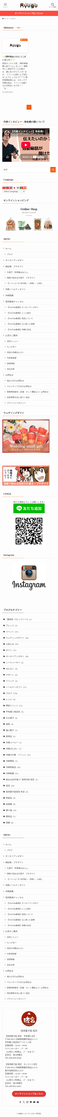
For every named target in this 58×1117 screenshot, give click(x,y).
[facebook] (20, 1102)
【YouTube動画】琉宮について (20, 318)
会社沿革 (11, 369)
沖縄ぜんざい (13, 748)
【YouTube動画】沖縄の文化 (19, 330)
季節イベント (14, 705)
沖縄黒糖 (9, 295)
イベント (12, 631)
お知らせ (12, 644)
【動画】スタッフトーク (18, 619)
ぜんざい (11, 669)
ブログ (10, 254)
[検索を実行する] (53, 169)
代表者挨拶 (11, 358)
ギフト (11, 650)
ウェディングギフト (17, 638)
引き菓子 (11, 718)
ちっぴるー (11, 347)
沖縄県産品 (13, 767)
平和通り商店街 (14, 712)
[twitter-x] (23, 1102)
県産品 (10, 798)
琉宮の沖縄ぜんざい (15, 352)
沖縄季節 (11, 761)
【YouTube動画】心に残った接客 (21, 324)
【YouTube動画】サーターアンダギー (23, 307)
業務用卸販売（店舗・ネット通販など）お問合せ (28, 392)
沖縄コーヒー (13, 742)
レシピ (10, 699)
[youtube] (34, 1102)
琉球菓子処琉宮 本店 (17, 792)
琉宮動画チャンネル (14, 301)
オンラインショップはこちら (29, 1094)
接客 (9, 724)
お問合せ (9, 375)
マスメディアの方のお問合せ (19, 386)
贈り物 (11, 810)
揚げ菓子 (11, 730)
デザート (11, 675)
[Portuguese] (21, 188)
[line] (30, 1102)
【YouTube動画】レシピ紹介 (19, 313)
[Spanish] (25, 188)
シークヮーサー (14, 662)
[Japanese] (14, 188)
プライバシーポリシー (16, 403)
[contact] (37, 1102)
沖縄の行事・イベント (18, 755)
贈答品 (10, 816)
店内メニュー (12, 341)
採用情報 (11, 364)
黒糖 (9, 822)
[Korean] (18, 188)
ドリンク (11, 681)
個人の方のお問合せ (15, 381)
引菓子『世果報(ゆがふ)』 (18, 272)
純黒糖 (10, 804)
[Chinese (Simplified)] (4, 188)
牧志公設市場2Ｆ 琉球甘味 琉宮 (22, 779)
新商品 (10, 736)
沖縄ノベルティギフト (15, 289)
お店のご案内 (11, 335)
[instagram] (27, 1102)
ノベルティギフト (16, 687)
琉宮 (10, 786)
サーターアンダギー (14, 260)
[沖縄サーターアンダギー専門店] (29, 5)
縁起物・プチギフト (14, 266)
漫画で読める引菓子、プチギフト (21, 278)
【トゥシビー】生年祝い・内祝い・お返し (25, 283)
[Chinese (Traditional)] (7, 188)
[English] (11, 188)
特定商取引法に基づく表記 (18, 397)
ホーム (8, 248)
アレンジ (11, 625)
